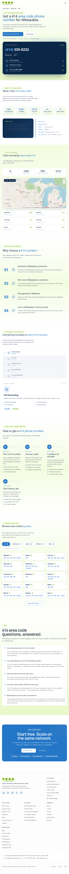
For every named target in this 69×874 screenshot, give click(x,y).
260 (30, 595)
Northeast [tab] (17, 544)
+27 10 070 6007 (31, 858)
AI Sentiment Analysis (30, 814)
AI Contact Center (51, 787)
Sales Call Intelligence (30, 820)
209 (27, 566)
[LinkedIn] (3, 793)
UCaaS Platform (51, 781)
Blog (3, 830)
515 (52, 595)
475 (8, 576)
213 (30, 566)
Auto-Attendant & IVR (30, 806)
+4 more (40, 595)
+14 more (50, 578)
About (48, 806)
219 (27, 595)
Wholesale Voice (6, 844)
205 (5, 558)
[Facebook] (17, 793)
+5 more (18, 587)
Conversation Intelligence (31, 811)
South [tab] (29, 544)
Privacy (60, 866)
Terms (65, 866)
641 (58, 595)
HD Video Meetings (52, 798)
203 (5, 576)
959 (14, 576)
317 (33, 595)
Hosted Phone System (53, 784)
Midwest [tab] (40, 544)
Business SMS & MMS (53, 792)
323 (36, 566)
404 (8, 587)
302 (27, 576)
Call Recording (28, 808)
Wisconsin (13, 8)
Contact (49, 808)
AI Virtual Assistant (29, 817)
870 (11, 566)
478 (14, 587)
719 (52, 566)
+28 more (28, 568)
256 (11, 558)
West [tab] (51, 544)
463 (36, 595)
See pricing (29, 34)
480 (49, 558)
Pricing (48, 811)
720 (55, 566)
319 (49, 595)
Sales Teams (5, 806)
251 (8, 558)
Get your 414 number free (11, 34)
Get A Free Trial (27, 750)
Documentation (6, 839)
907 (27, 557)
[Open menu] (65, 3)
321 (55, 576)
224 (8, 595)
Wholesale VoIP (6, 847)
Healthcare (5, 814)
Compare (49, 814)
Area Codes (6, 8)
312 (14, 595)
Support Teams (6, 808)
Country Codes (6, 833)
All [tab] (6, 544)
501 (8, 566)
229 (5, 587)
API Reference (6, 842)
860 (11, 576)
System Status (50, 817)
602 (55, 558)
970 (58, 566)
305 (52, 576)
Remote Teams (6, 811)
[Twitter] (8, 793)
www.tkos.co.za (43, 858)
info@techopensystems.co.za (14, 858)
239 (49, 576)
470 (11, 587)
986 (52, 587)
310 (33, 566)
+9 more (18, 595)
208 (49, 587)
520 (52, 558)
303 (49, 566)
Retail (3, 817)
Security (49, 820)
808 (27, 587)
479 (5, 566)
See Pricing (42, 750)
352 (58, 576)
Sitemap (53, 866)
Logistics (4, 823)
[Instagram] (12, 793)
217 (5, 595)
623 (58, 558)
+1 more (18, 558)
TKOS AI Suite (50, 790)
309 (11, 595)
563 (55, 595)
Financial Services (7, 820)
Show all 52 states (33, 603)
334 (14, 558)
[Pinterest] (21, 793)
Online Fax (50, 795)
